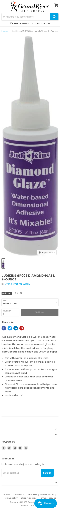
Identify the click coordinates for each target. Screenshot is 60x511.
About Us (32, 494)
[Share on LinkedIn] (15, 328)
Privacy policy (47, 494)
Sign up (47, 472)
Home (5, 31)
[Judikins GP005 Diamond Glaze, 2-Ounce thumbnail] (3, 263)
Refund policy (11, 497)
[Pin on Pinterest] (21, 328)
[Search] (54, 16)
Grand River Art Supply (17, 283)
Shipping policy (28, 497)
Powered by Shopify (30, 505)
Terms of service (48, 497)
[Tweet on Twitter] (10, 328)
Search (6, 494)
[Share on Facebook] (4, 328)
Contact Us (19, 494)
